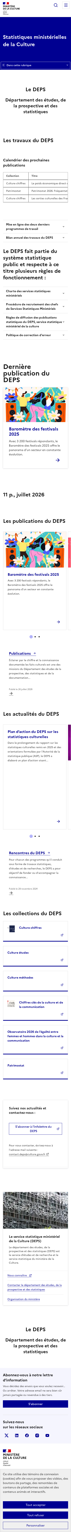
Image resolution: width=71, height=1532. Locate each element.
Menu (66, 5)
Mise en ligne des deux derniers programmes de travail (28, 226)
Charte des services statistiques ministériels (28, 293)
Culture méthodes (20, 977)
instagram (37, 1435)
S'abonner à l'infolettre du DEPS (33, 1128)
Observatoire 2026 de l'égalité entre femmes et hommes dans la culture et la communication (35, 1036)
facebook (27, 1435)
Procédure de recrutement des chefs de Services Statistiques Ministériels (32, 306)
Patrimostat (15, 1065)
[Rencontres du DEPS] (11, 893)
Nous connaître (17, 1275)
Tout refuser (35, 1515)
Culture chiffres (30, 927)
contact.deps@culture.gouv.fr (27, 1154)
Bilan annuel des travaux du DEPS (29, 237)
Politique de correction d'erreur (28, 335)
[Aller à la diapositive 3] (39, 636)
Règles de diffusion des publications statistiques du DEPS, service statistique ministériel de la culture (34, 321)
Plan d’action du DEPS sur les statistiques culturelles (33, 734)
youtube (47, 1435)
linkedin (16, 1435)
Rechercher (55, 5)
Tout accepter (36, 1505)
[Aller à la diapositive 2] (35, 636)
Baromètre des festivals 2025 (33, 431)
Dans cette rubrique (19, 65)
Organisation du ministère (23, 1299)
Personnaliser (35, 1525)
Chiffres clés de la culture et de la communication (41, 1004)
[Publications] (11, 693)
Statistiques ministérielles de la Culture (34, 40)
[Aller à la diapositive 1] (31, 636)
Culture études (18, 952)
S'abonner (35, 1404)
